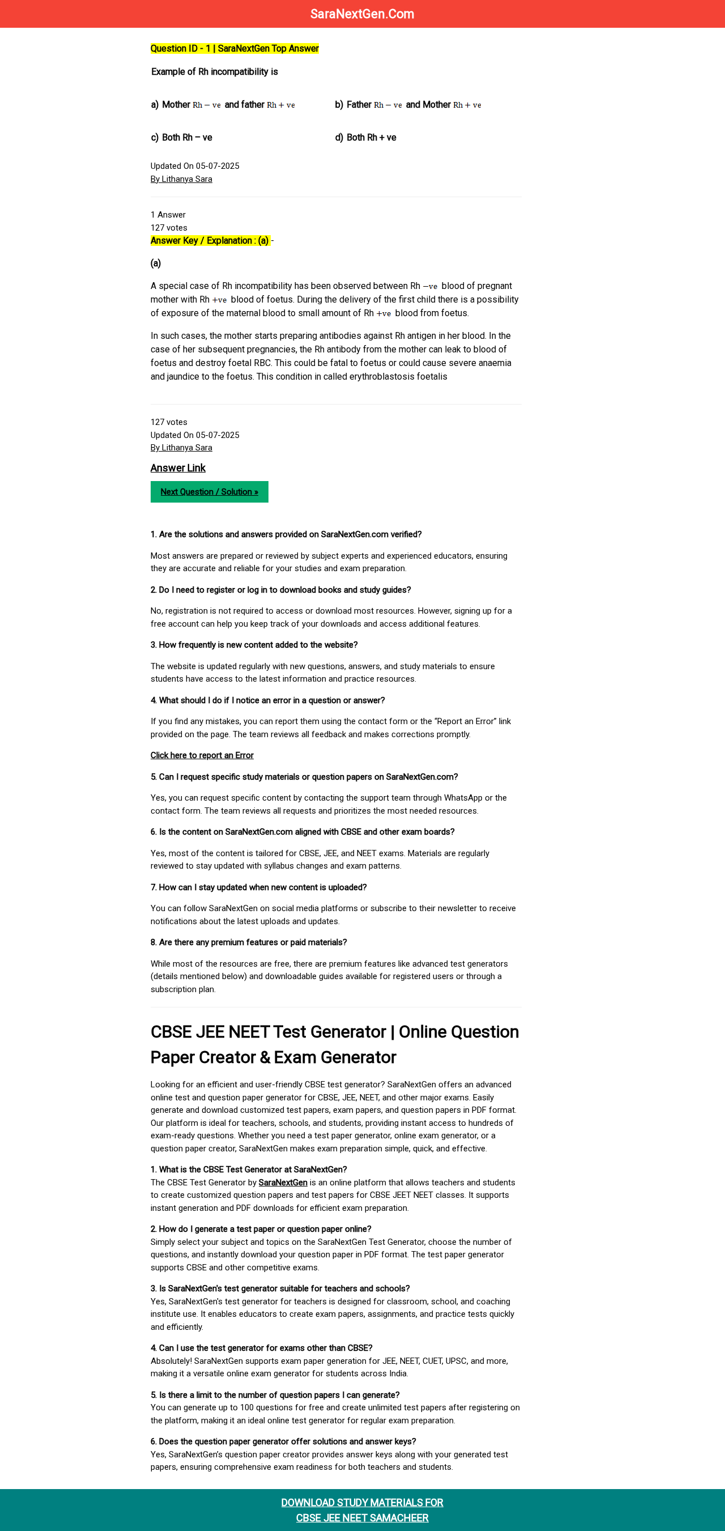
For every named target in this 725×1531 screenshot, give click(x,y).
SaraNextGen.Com (362, 14)
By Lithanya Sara (181, 179)
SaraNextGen (283, 1182)
